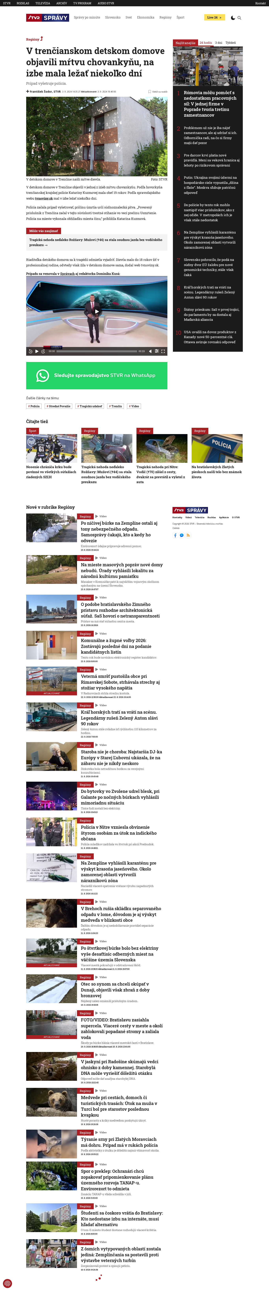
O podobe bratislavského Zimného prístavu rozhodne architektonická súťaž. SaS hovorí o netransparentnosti (120, 610)
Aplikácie (224, 517)
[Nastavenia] (156, 351)
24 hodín (206, 43)
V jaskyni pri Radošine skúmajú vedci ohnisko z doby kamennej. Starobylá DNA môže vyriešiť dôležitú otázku (119, 1067)
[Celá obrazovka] (163, 351)
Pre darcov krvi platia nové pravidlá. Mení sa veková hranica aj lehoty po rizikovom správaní (212, 160)
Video (103, 516)
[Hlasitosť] (150, 351)
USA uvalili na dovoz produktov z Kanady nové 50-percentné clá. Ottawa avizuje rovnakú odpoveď (210, 337)
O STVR (236, 517)
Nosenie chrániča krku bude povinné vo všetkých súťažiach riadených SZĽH (51, 472)
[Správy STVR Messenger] (182, 537)
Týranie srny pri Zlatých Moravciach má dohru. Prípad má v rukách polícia (119, 1142)
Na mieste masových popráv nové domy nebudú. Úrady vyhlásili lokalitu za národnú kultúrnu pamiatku (122, 570)
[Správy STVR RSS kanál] (188, 537)
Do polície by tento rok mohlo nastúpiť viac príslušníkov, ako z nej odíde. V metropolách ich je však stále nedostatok (209, 212)
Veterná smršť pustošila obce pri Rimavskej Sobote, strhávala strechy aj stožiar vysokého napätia (120, 682)
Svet (129, 17)
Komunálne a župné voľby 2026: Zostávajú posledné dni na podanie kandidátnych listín (116, 646)
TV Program (82, 3)
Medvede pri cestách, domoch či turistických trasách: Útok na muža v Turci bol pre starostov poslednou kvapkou (119, 1106)
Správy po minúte (87, 17)
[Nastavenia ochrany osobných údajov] (7, 1283)
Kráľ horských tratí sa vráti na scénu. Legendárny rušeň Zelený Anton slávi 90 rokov (209, 292)
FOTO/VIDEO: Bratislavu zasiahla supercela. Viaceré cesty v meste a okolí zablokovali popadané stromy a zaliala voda (122, 1028)
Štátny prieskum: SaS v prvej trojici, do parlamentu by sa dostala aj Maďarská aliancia (211, 314)
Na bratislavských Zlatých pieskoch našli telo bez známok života (217, 472)
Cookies (176, 527)
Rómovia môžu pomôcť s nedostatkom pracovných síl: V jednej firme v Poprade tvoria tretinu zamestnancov (210, 104)
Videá (189, 517)
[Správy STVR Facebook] (176, 537)
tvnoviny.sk (44, 198)
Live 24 (212, 17)
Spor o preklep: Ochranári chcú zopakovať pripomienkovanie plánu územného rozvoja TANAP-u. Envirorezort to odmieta (117, 1179)
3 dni (218, 43)
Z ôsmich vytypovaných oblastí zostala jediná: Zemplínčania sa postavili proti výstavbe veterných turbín (121, 1254)
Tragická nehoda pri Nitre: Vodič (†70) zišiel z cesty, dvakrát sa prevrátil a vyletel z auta (160, 474)
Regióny (166, 17)
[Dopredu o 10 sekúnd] (43, 351)
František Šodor (41, 91)
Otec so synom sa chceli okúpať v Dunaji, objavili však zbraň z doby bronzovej (115, 989)
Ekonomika (145, 17)
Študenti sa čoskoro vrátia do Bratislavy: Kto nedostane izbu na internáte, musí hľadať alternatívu (122, 1218)
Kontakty (177, 517)
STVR (6, 3)
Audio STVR (106, 3)
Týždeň (230, 43)
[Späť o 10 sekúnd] (30, 351)
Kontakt (260, 3)
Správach (67, 274)
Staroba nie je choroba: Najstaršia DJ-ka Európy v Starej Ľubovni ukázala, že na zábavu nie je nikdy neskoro (121, 757)
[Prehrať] (36, 351)
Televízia (42, 3)
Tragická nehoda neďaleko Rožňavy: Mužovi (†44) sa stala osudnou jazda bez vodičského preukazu (106, 474)
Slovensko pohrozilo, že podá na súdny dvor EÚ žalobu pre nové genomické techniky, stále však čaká (209, 267)
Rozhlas (23, 3)
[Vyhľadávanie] (239, 17)
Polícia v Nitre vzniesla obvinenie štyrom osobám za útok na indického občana (119, 833)
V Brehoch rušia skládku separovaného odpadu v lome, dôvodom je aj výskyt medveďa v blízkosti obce (121, 914)
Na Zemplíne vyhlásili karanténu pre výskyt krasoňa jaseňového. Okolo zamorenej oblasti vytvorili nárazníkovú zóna (210, 240)
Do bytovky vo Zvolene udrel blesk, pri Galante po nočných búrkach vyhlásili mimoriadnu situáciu (120, 797)
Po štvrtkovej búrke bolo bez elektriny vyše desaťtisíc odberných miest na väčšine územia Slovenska (120, 954)
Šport (181, 17)
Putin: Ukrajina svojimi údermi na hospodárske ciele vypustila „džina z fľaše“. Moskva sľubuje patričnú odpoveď (211, 185)
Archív (61, 3)
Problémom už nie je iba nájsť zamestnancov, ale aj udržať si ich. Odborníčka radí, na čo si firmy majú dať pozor (210, 135)
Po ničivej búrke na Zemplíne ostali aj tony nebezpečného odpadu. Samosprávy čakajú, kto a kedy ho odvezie (119, 531)
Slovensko (113, 17)
